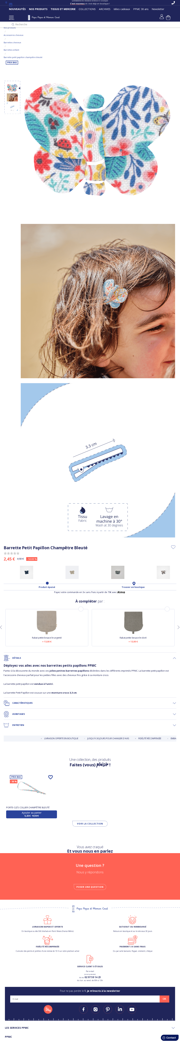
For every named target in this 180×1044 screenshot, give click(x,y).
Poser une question (90, 886)
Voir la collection (90, 823)
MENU (11, 19)
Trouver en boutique (133, 587)
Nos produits (10, 27)
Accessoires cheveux (13, 35)
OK (164, 998)
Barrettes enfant (11, 50)
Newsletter (158, 9)
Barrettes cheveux (12, 42)
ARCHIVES (104, 9)
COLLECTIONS (87, 9)
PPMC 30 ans (141, 9)
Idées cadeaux (122, 9)
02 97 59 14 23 (93, 977)
